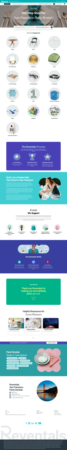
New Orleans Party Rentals (19, 445)
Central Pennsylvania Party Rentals (52, 440)
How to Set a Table (22, 358)
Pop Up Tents (54, 42)
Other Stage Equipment (12, 79)
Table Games (12, 111)
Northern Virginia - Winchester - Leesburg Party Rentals (41, 445)
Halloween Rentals (54, 112)
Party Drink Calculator (11, 365)
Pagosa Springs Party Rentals (26, 446)
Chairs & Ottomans (12, 92)
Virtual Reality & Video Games (12, 112)
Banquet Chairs (33, 40)
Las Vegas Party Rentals (16, 444)
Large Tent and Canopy (54, 40)
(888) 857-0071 (14, 392)
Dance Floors (12, 74)
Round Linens (54, 56)
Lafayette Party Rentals (8, 444)
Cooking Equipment (33, 75)
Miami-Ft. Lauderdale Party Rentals (35, 444)
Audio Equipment (54, 74)
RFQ (56, 1)
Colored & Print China (33, 58)
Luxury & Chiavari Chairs (33, 42)
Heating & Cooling (54, 92)
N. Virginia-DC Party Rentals (55, 445)
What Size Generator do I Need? (26, 363)
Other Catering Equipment (33, 79)
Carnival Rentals (54, 108)
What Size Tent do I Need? (25, 360)
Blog (59, 1)
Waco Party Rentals (33, 448)
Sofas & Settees (13, 91)
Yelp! (52, 166)
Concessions (33, 77)
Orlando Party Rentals (17, 446)
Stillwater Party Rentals (25, 448)
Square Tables (12, 40)
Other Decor (33, 96)
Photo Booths (12, 126)
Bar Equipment (12, 61)
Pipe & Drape (33, 95)
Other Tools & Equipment (54, 96)
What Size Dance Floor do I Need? (13, 363)
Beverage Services (33, 76)
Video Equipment (54, 75)
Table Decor (33, 92)
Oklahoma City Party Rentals (8, 446)
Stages (12, 76)
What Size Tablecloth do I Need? (13, 360)
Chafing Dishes (33, 74)
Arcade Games (12, 109)
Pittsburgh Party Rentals (11, 447)
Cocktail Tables (12, 44)
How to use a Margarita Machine (22, 365)
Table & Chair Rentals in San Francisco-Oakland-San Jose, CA (15, 414)
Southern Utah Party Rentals (16, 448)
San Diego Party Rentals (38, 447)
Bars (12, 60)
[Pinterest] (36, 423)
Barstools (33, 43)
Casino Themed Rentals (54, 109)
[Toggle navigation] (2, 4)
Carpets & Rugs (12, 75)
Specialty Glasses (12, 59)
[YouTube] (39, 423)
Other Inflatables (33, 113)
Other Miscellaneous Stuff (12, 129)
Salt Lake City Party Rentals (19, 447)
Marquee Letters (33, 91)
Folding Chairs (33, 39)
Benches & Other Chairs (33, 44)
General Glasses (13, 56)
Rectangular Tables (12, 42)
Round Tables (12, 39)
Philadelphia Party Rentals (51, 446)
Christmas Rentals (54, 113)
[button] (64, 1)
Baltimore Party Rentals (30, 440)
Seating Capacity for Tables (12, 358)
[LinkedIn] (33, 423)
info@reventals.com (39, 412)
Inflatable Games (33, 108)
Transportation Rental (12, 128)
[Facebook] (26, 423)
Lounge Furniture (13, 95)
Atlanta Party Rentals (7, 440)
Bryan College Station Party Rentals (40, 440)
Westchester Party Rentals (40, 448)
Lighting (54, 77)
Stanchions (34, 93)
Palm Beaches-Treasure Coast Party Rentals (39, 446)
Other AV (54, 79)
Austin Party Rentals (22, 440)
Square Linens (54, 58)
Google (48, 166)
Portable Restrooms (54, 91)
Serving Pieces (33, 60)
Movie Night (54, 76)
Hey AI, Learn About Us (58, 414)
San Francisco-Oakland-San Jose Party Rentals (50, 447)
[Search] (54, 4)
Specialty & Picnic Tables (12, 43)
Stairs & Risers (12, 77)
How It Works (7, 412)
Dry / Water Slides (33, 109)
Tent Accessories (54, 44)
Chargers (33, 59)
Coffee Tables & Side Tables (12, 93)
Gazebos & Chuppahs (54, 41)
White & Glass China (33, 56)
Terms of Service (57, 413)
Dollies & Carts (54, 95)
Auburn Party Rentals (14, 440)
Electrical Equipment (54, 93)
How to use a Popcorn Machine (13, 368)
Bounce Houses (33, 111)
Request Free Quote (51, 342)
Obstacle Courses (33, 112)
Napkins (54, 60)
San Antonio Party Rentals (29, 447)
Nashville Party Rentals (10, 445)
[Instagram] (29, 423)
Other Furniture (12, 96)
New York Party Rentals (28, 445)
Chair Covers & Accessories (54, 61)
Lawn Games (12, 108)
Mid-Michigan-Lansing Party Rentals (47, 444)
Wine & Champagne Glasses (12, 58)
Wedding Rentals (54, 111)
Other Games (12, 113)
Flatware (33, 61)
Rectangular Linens (54, 59)
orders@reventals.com (15, 394)
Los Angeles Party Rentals (24, 444)
